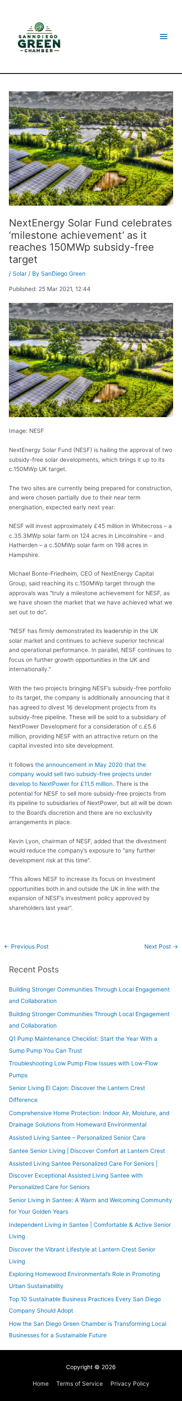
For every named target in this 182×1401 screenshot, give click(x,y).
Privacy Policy (129, 1383)
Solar (20, 273)
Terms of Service (79, 1383)
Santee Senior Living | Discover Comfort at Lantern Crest (87, 1150)
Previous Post (26, 946)
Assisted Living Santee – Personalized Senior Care (77, 1137)
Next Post (161, 946)
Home (41, 1383)
